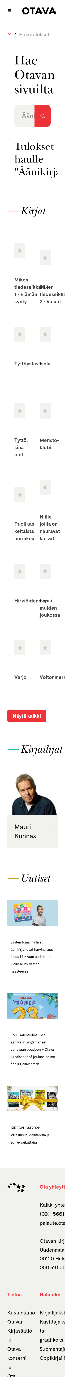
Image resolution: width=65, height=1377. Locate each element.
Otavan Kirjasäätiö (19, 1326)
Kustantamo (21, 1313)
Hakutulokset (34, 34)
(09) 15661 (52, 1214)
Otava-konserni (17, 1353)
